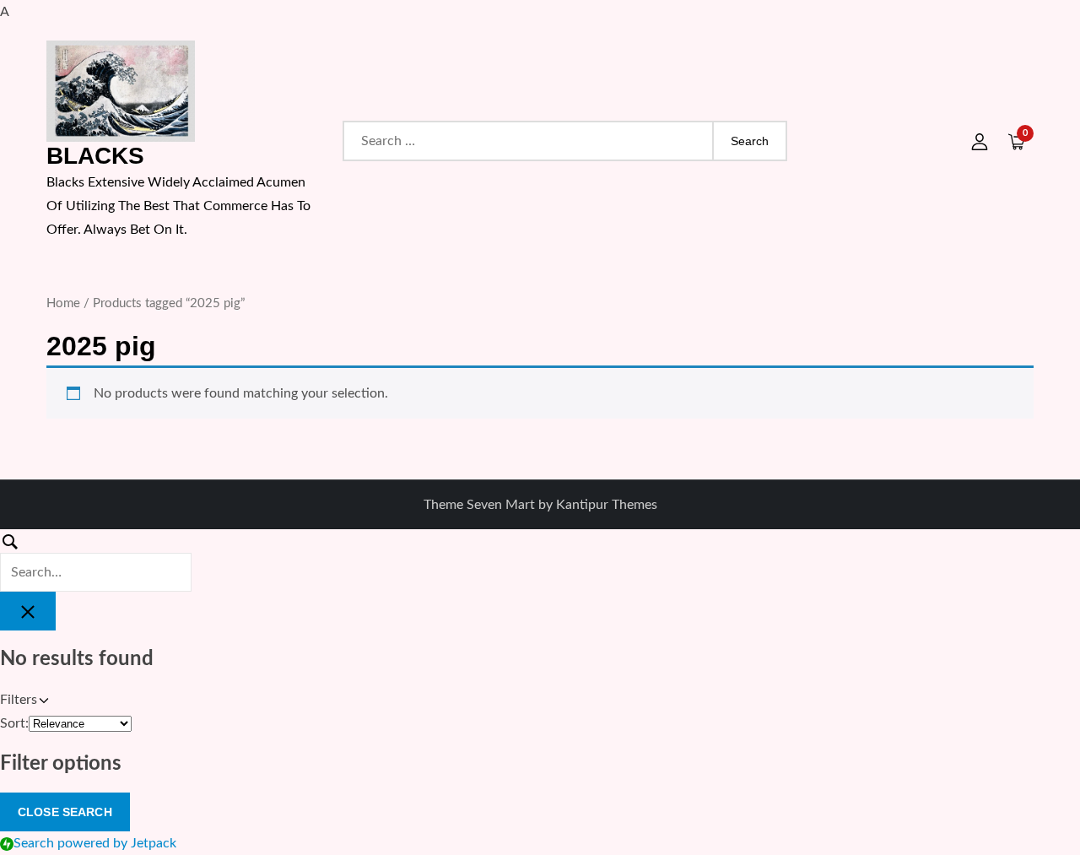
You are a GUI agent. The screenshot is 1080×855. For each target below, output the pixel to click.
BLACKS (95, 156)
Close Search (65, 812)
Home (63, 303)
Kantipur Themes (606, 504)
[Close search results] (28, 611)
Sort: (14, 723)
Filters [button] (42, 702)
